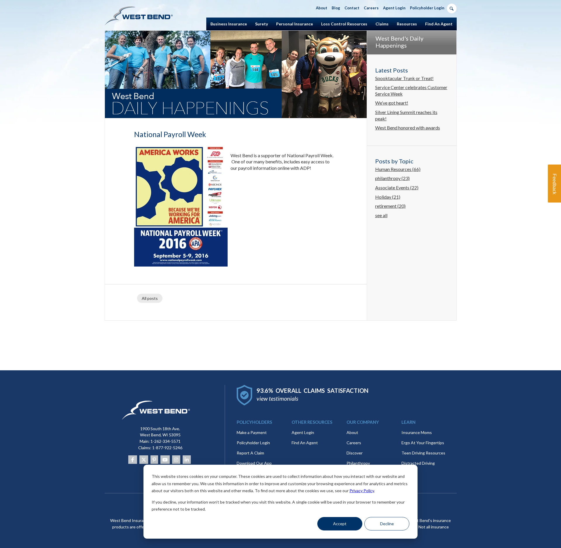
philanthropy (392, 178)
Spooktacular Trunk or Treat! (404, 78)
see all (381, 215)
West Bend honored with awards (407, 127)
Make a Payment (252, 432)
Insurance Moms (416, 432)
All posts (150, 298)
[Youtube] (165, 459)
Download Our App (254, 463)
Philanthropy (358, 463)
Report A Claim (250, 452)
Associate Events (396, 187)
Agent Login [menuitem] (394, 8)
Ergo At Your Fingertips (422, 442)
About (352, 432)
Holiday (387, 197)
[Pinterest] (154, 459)
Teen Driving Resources (423, 452)
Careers (354, 442)
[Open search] (451, 8)
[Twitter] (143, 459)
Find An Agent (305, 442)
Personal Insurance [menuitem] (294, 23)
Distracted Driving (418, 463)
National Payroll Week (170, 134)
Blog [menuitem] (336, 8)
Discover (355, 452)
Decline (387, 523)
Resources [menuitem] (407, 23)
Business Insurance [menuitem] (228, 23)
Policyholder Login (253, 442)
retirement (390, 206)
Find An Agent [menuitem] (439, 23)
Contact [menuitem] (351, 8)
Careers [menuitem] (371, 8)
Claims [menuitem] (382, 23)
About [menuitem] (321, 8)
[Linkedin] (187, 459)
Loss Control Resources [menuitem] (344, 23)
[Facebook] (132, 459)
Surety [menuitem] (261, 23)
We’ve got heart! (391, 103)
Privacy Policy (361, 490)
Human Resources (397, 169)
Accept (340, 523)
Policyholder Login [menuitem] (427, 8)
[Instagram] (176, 459)
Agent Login (303, 432)
